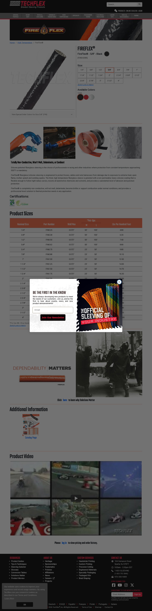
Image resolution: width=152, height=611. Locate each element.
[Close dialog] (119, 282)
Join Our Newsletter (53, 317)
